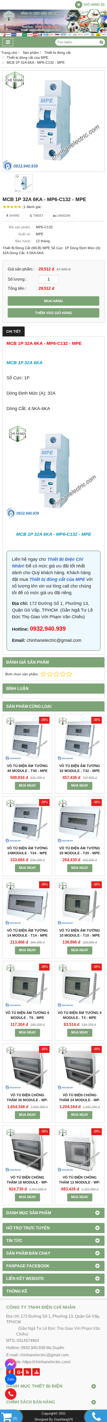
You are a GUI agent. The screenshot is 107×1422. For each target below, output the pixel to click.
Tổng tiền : (17, 288)
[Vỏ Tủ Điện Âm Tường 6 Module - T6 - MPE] (27, 986)
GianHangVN (63, 1419)
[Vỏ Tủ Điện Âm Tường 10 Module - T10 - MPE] (79, 903)
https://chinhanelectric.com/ (46, 1362)
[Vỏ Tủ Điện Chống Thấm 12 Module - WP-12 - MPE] (79, 1150)
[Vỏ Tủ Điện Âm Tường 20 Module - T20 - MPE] (79, 821)
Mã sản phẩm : (20, 227)
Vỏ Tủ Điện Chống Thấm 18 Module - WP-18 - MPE (27, 1182)
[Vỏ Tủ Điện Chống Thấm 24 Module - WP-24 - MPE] (79, 1068)
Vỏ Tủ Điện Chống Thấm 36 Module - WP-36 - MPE (27, 1100)
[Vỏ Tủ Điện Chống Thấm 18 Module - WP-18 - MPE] (27, 1150)
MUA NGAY (27, 785)
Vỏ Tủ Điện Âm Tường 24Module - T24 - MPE (27, 850)
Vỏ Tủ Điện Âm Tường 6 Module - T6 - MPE (27, 1015)
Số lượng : (17, 279)
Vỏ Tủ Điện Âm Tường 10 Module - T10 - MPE (79, 932)
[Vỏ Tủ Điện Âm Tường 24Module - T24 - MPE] (27, 821)
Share (13, 215)
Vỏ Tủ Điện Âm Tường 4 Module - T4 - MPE (80, 1015)
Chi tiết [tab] (13, 331)
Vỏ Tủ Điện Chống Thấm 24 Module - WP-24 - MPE (79, 1100)
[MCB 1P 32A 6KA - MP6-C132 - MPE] (53, 121)
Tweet (37, 215)
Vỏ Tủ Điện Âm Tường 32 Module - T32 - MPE (79, 768)
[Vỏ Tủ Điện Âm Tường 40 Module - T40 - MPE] (27, 739)
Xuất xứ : (25, 234)
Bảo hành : (23, 241)
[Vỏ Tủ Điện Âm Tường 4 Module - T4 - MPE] (79, 986)
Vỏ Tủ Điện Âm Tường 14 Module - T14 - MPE (27, 932)
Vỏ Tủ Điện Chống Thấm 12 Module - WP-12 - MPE (79, 1182)
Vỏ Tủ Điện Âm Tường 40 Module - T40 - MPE (27, 768)
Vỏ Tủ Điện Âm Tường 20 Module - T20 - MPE (79, 850)
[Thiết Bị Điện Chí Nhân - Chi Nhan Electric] (53, 35)
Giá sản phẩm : (21, 269)
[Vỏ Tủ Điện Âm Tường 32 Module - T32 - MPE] (79, 739)
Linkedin (63, 215)
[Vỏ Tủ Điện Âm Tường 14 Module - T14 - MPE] (27, 903)
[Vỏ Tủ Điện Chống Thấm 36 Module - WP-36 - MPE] (27, 1068)
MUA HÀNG (53, 301)
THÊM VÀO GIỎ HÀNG (53, 313)
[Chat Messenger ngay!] (11, 1364)
